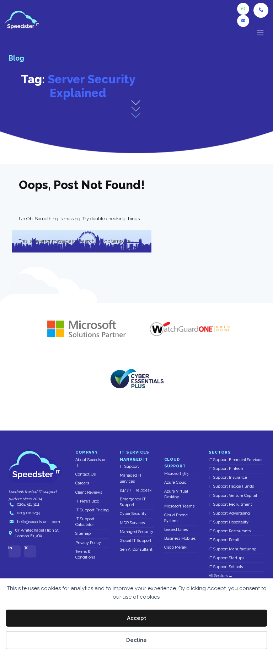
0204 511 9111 (28, 504)
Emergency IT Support (133, 502)
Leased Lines (176, 529)
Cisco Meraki (175, 547)
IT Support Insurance (228, 477)
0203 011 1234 (28, 513)
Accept (136, 618)
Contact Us (85, 474)
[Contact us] (243, 21)
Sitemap (83, 533)
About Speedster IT (90, 462)
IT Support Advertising (229, 513)
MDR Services (132, 523)
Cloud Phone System (176, 518)
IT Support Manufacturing (233, 549)
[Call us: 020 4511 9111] (260, 10)
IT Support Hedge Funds (231, 486)
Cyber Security (133, 513)
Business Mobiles (180, 538)
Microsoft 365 (176, 473)
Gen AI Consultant (136, 549)
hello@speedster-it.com (38, 522)
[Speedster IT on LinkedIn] (15, 551)
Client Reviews (88, 492)
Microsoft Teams (179, 506)
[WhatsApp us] (243, 9)
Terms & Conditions (85, 554)
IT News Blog (87, 501)
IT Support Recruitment (230, 504)
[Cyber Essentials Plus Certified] (136, 378)
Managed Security (136, 531)
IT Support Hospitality (228, 522)
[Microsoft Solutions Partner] (83, 329)
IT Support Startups (226, 558)
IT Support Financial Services (235, 459)
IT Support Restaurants (230, 531)
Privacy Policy (88, 542)
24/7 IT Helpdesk (135, 490)
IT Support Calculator (85, 522)
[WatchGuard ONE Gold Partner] (189, 329)
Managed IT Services (131, 478)
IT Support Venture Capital (233, 495)
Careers (82, 483)
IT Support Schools (226, 567)
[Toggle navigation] (260, 33)
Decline (136, 640)
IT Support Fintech (226, 468)
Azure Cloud (175, 482)
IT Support (129, 466)
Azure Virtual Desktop (176, 494)
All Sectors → (220, 575)
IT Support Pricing (92, 510)
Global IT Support (135, 540)
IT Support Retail (224, 540)
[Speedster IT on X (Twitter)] (30, 551)
